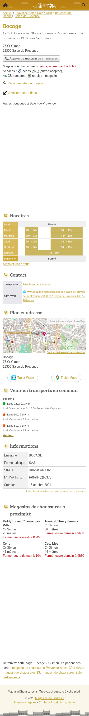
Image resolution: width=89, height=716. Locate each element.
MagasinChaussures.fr (49, 698)
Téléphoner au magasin (36, 284)
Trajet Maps (69, 377)
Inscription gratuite (63, 702)
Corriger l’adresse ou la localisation (66, 352)
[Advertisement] (44, 158)
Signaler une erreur (16, 264)
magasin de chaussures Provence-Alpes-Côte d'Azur (48, 668)
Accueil (5, 5)
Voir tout (8, 435)
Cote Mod (52, 543)
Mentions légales (25, 702)
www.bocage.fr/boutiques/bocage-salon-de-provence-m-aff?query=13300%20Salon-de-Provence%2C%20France (54, 296)
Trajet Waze (25, 377)
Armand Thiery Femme (61, 521)
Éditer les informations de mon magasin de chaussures (56, 491)
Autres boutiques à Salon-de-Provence (29, 103)
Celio (6, 543)
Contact (44, 702)
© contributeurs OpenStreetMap (67, 321)
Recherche (84, 5)
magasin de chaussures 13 (21, 672)
